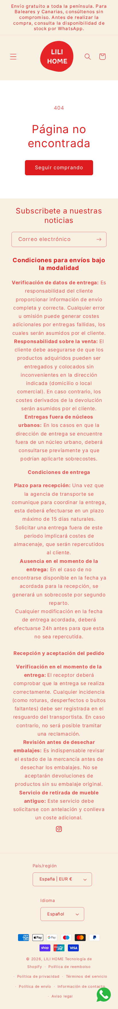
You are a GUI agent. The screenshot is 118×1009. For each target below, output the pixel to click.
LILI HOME (54, 959)
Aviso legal (62, 996)
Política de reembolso (69, 967)
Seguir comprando (59, 167)
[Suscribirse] (99, 239)
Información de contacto (81, 986)
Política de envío (35, 986)
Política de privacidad (38, 976)
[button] (13, 56)
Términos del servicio (86, 976)
